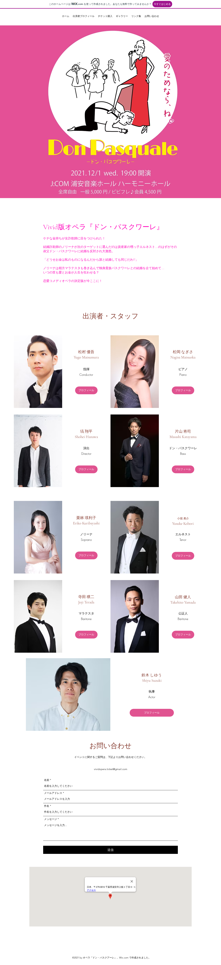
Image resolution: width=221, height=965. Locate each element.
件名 (46, 806)
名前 (46, 780)
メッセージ (50, 819)
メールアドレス (53, 793)
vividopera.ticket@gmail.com (110, 769)
